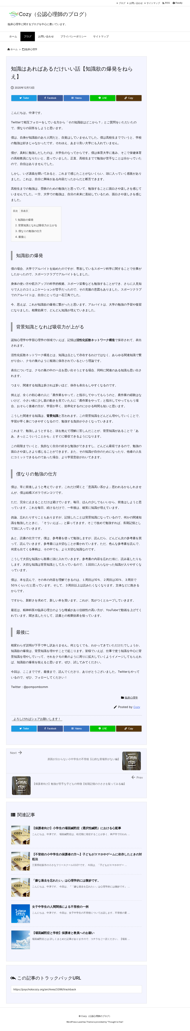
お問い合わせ (136, 3)
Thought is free (115, 1022)
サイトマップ (153, 3)
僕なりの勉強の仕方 (28, 231)
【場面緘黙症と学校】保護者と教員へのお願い (63, 933)
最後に (20, 236)
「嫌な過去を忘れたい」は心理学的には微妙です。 (66, 880)
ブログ (122, 3)
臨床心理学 (31, 49)
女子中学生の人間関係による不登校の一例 (60, 906)
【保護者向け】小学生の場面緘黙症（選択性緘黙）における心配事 (76, 828)
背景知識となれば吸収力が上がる (36, 225)
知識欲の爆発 (24, 219)
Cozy (136, 707)
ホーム (14, 49)
